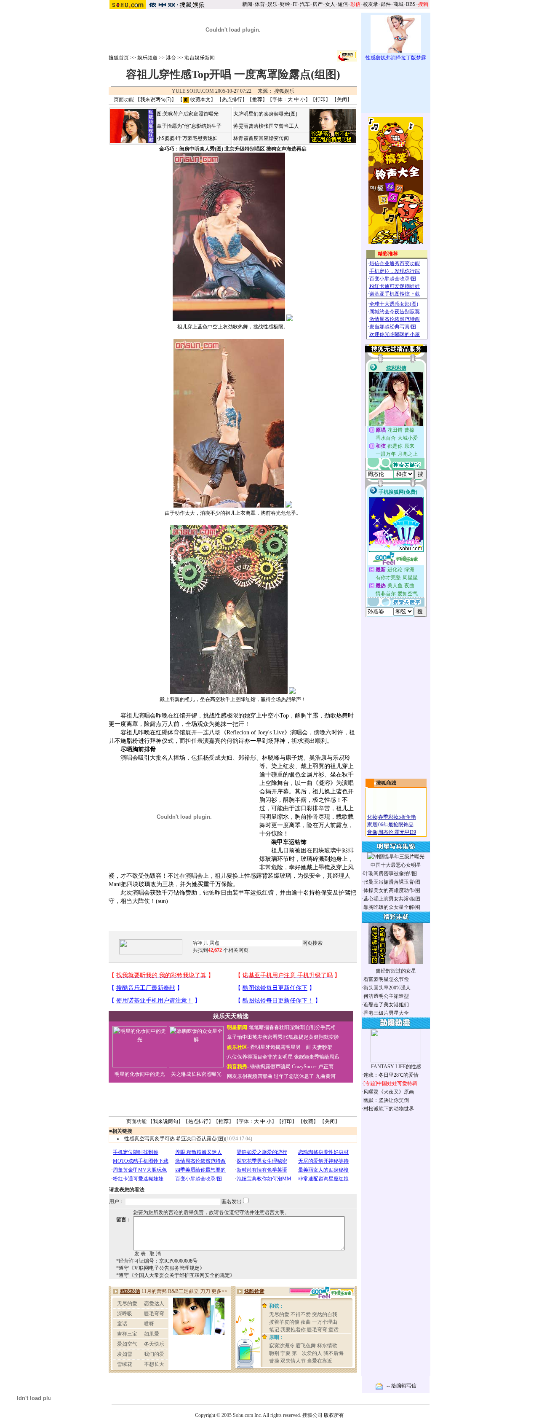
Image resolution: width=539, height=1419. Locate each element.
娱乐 (272, 4)
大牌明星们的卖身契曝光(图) (265, 114)
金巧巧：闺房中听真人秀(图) (191, 149)
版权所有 (334, 1415)
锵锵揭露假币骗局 (270, 1067)
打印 (320, 99)
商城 (398, 4)
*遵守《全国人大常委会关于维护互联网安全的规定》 (175, 1275)
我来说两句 (165, 1121)
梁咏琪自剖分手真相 (313, 1027)
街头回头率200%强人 (387, 988)
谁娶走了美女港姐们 (386, 1005)
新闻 (247, 4)
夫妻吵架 (322, 1047)
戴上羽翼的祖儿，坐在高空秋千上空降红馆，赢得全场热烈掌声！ (233, 699)
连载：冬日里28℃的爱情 (391, 1075)
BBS (411, 4)
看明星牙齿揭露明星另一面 (280, 1047)
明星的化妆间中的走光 (140, 1074)
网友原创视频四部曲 (249, 1076)
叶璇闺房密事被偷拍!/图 (390, 873)
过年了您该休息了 (294, 1076)
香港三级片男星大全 (386, 1013)
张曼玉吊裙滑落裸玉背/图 (391, 882)
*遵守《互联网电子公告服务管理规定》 (160, 1268)
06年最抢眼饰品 (396, 825)
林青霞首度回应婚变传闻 (261, 138)
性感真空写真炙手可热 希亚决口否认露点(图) (174, 1139)
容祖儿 (129, 715)
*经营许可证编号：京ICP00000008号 (156, 1261)
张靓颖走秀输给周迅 (316, 1057)
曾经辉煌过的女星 (396, 971)
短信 (343, 4)
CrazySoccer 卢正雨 (313, 1067)
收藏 (308, 1121)
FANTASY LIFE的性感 (396, 1067)
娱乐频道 (147, 58)
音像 (372, 832)
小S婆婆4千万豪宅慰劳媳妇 (187, 138)
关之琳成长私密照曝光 (196, 1074)
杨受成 (212, 758)
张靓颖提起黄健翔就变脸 (311, 1037)
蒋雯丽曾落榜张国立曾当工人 (266, 126)
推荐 (257, 99)
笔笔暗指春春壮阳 (269, 1027)
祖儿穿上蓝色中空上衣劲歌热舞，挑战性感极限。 (232, 327)
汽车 (305, 4)
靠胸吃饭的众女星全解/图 (391, 907)
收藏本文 (200, 99)
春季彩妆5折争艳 (397, 817)
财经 (285, 4)
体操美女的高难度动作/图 (391, 890)
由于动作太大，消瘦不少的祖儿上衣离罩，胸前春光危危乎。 (233, 513)
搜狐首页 (119, 58)
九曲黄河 (325, 1076)
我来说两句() (155, 99)
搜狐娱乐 (284, 91)
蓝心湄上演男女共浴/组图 (391, 899)
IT (295, 4)
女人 (330, 4)
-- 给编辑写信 (401, 1386)
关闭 (342, 99)
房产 (317, 4)
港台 (171, 58)
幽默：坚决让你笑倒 (386, 1100)
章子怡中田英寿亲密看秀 (255, 1037)
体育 (260, 4)
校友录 (370, 4)
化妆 (372, 817)
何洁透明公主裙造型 (386, 996)
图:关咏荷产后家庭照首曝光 (188, 114)
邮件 (386, 4)
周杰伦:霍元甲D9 (397, 832)
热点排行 (232, 99)
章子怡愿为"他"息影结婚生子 (189, 126)
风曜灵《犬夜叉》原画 (388, 1092)
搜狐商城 (386, 783)
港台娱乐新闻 (199, 58)
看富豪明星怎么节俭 (386, 979)
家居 (372, 825)
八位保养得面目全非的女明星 (260, 1057)
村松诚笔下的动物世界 (388, 1109)
